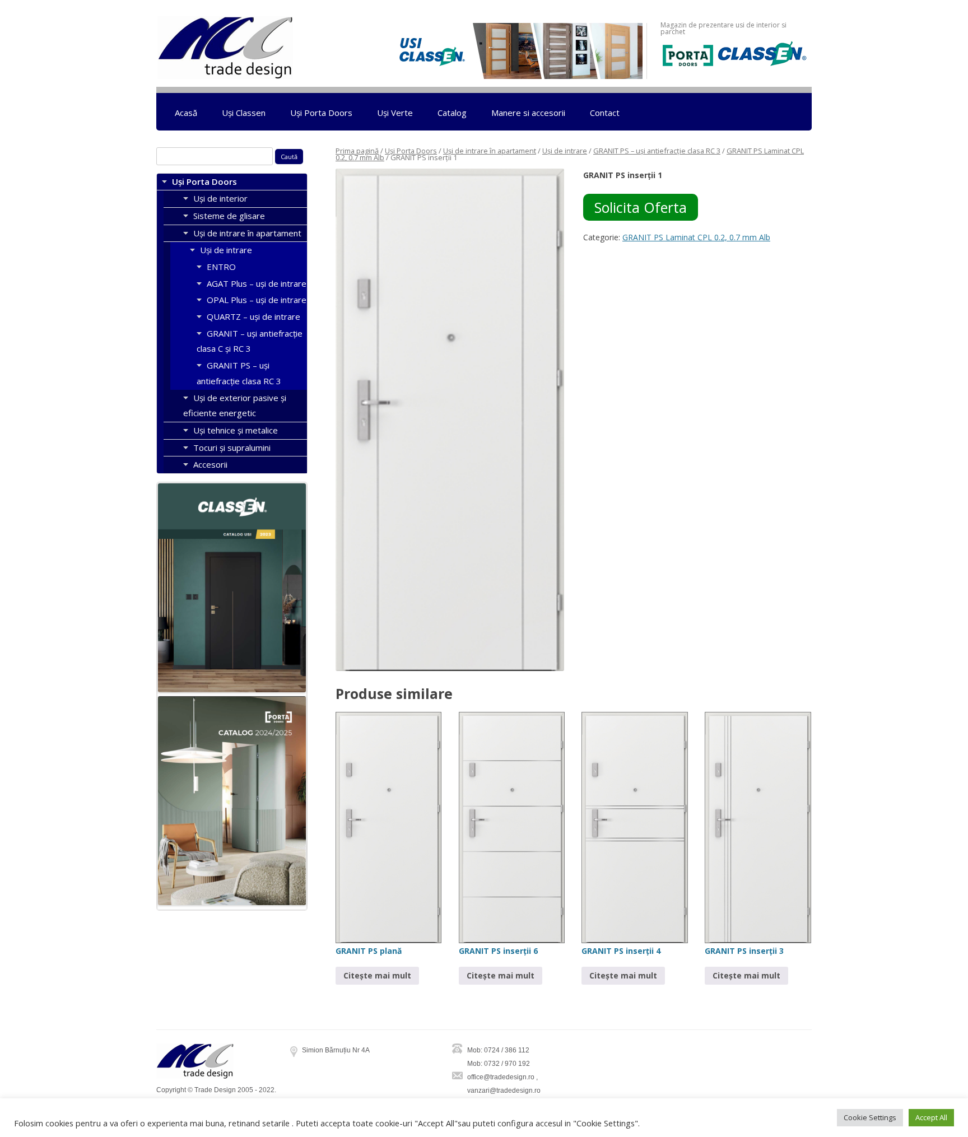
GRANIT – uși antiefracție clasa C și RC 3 (249, 341)
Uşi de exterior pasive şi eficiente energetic (234, 405)
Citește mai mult (377, 975)
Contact (605, 112)
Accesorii (210, 464)
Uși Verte (395, 112)
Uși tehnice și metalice (235, 430)
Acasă (186, 112)
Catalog (452, 112)
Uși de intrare (564, 151)
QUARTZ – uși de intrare (253, 316)
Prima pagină (357, 151)
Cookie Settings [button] (870, 1117)
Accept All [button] (931, 1117)
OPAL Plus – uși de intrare (256, 299)
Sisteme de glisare (229, 215)
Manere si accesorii (528, 112)
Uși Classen (244, 112)
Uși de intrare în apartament (489, 151)
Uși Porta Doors (321, 112)
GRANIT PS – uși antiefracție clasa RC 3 (656, 151)
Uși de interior (220, 198)
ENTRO (221, 266)
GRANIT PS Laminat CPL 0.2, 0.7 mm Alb (696, 237)
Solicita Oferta (640, 207)
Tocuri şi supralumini (232, 447)
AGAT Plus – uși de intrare (256, 283)
